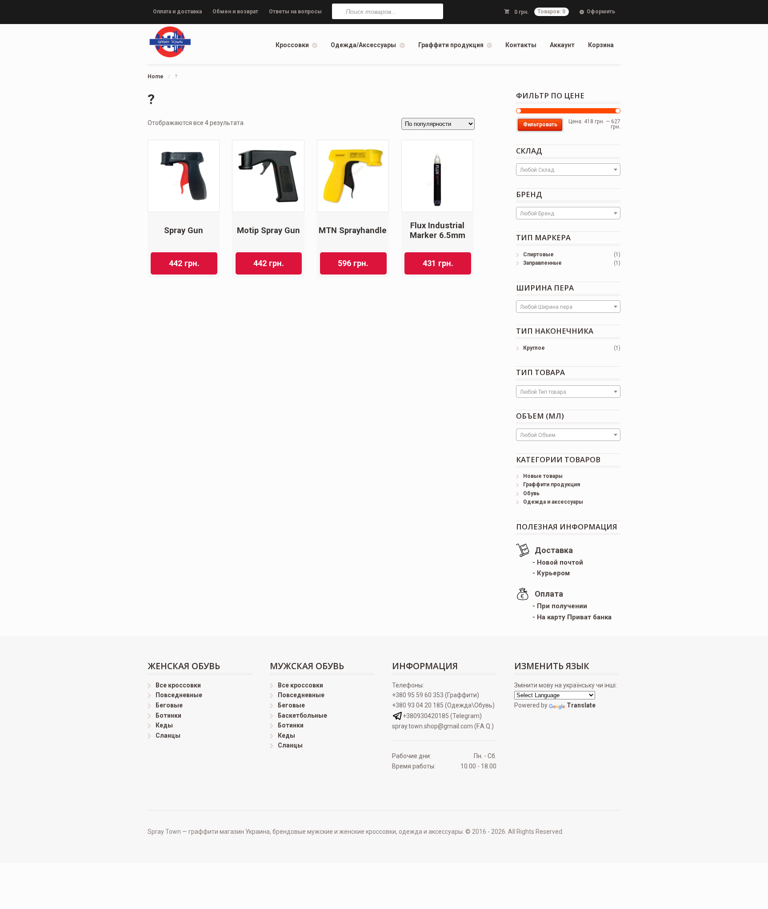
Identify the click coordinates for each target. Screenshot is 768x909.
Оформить (601, 11)
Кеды (164, 725)
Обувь (531, 493)
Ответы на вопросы (295, 11)
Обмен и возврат (235, 11)
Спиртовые (538, 254)
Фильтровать (540, 124)
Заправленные (542, 263)
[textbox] (568, 170)
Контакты (520, 44)
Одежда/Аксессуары (363, 44)
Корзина (601, 44)
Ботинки (168, 715)
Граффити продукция (451, 44)
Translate (581, 705)
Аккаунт (562, 44)
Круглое (534, 348)
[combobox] (568, 169)
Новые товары (543, 476)
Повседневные (179, 695)
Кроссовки (292, 44)
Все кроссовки (178, 685)
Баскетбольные (302, 715)
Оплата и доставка (177, 11)
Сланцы (168, 735)
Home (156, 76)
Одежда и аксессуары (553, 502)
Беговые (169, 705)
